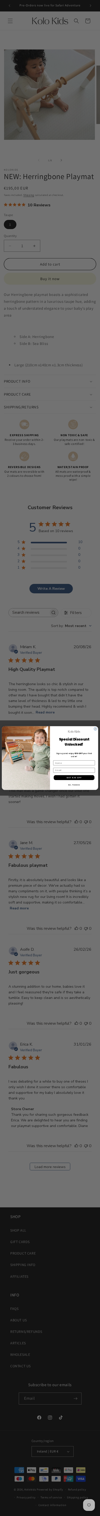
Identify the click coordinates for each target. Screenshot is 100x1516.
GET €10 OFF (74, 777)
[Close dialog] (95, 728)
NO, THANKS (74, 785)
